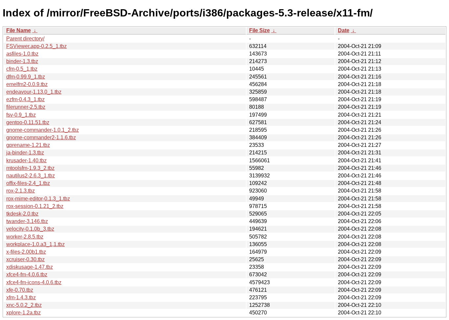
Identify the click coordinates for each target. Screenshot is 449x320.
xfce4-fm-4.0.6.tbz (26, 274)
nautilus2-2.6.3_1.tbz (30, 175)
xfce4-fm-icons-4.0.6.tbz (33, 282)
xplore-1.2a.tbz (23, 312)
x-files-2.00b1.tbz (26, 252)
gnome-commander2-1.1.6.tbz (41, 137)
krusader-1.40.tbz (26, 160)
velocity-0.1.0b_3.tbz (30, 229)
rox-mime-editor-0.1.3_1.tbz (38, 198)
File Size (259, 30)
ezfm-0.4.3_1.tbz (25, 99)
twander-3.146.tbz (27, 221)
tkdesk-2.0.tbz (22, 214)
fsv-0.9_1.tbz (21, 115)
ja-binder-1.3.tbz (25, 152)
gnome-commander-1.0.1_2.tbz (42, 130)
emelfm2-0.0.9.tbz (27, 84)
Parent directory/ (25, 38)
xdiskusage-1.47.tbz (29, 267)
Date (343, 30)
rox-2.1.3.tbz (20, 191)
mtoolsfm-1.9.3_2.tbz (30, 168)
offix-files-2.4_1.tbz (28, 183)
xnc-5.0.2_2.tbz (24, 305)
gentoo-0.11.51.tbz (27, 122)
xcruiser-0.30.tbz (25, 259)
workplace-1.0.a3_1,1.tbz (35, 244)
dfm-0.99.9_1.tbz (25, 77)
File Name (18, 30)
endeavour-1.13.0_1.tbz (33, 92)
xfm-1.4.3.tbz (21, 297)
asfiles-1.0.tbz (22, 54)
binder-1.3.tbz (22, 61)
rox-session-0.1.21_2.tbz (34, 206)
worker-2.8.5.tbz (24, 237)
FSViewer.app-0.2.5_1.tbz (36, 46)
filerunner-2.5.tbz (25, 107)
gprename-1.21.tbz (28, 145)
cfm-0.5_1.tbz (21, 69)
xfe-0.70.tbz (19, 290)
